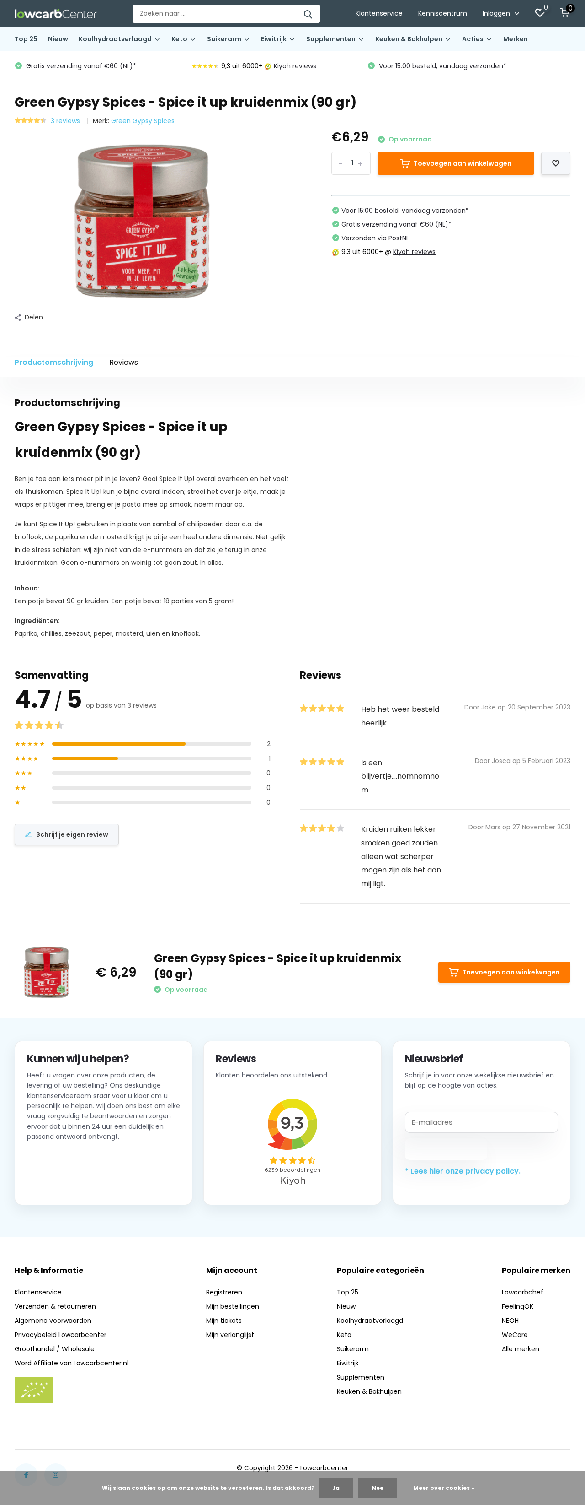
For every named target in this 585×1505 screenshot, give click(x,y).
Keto (179, 38)
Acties (473, 38)
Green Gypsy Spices (143, 120)
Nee (377, 1488)
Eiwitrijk (274, 38)
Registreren (224, 1292)
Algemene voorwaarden (53, 1320)
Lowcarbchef (522, 1292)
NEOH (510, 1320)
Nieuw (58, 38)
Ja (336, 1488)
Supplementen (331, 38)
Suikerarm (224, 38)
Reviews (123, 362)
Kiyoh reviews (295, 65)
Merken (515, 38)
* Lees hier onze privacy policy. (463, 1171)
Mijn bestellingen (232, 1306)
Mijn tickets (224, 1320)
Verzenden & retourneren (55, 1306)
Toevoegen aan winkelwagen (462, 163)
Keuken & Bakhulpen (408, 38)
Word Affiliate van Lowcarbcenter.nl (71, 1363)
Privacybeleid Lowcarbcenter (60, 1334)
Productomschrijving (54, 362)
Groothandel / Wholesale (55, 1348)
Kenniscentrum (442, 13)
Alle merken (520, 1348)
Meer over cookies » (443, 1488)
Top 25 (26, 38)
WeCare (515, 1334)
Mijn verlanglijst (230, 1334)
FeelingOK (517, 1306)
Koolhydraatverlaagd (115, 38)
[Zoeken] (308, 14)
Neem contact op (68, 1181)
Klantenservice (379, 13)
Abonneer (445, 1148)
